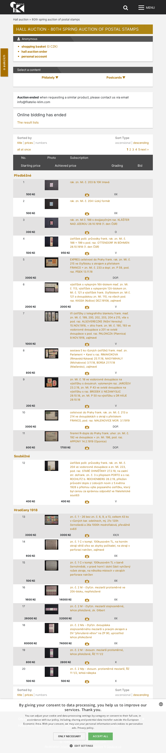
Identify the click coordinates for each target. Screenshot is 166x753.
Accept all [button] (100, 736)
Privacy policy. (86, 728)
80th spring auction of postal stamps (56, 19)
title (19, 142)
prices (29, 142)
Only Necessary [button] (69, 736)
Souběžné (22, 456)
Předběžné (22, 175)
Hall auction (21, 19)
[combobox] (161, 704)
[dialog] (83, 726)
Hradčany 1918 (26, 510)
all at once (24, 149)
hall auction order (34, 51)
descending (141, 142)
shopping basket (33, 46)
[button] (83, 745)
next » (144, 149)
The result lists (28, 122)
